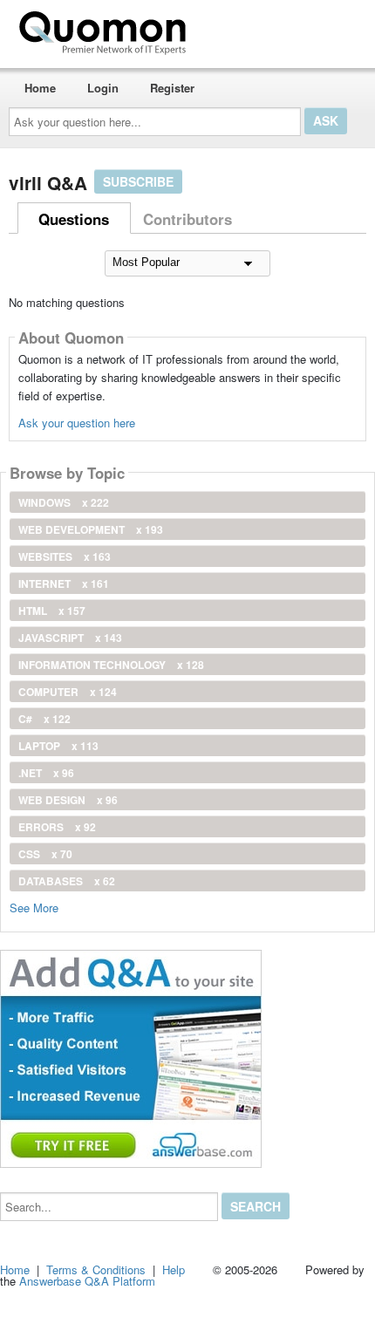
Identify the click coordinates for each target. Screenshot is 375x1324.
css (45, 854)
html (51, 610)
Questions (73, 218)
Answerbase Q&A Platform (87, 1281)
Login (103, 87)
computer (67, 692)
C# (44, 719)
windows (63, 502)
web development (90, 529)
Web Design (68, 800)
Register (172, 87)
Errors (57, 827)
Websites (64, 556)
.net (46, 773)
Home (40, 87)
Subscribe (138, 181)
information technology (111, 664)
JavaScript (70, 637)
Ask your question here (76, 422)
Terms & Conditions (96, 1269)
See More (34, 906)
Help (173, 1269)
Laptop (58, 746)
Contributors (187, 218)
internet (63, 583)
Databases (66, 881)
